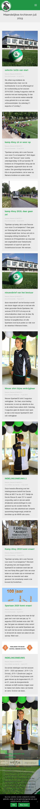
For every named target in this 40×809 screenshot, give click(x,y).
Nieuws (7, 74)
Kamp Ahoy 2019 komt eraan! (20, 549)
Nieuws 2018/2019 (15, 74)
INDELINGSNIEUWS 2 (16, 478)
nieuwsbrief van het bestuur (19, 292)
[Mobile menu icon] (35, 5)
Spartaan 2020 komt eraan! (18, 605)
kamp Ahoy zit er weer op (18, 142)
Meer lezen (24, 805)
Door (10, 76)
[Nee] (37, 802)
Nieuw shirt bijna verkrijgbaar (20, 388)
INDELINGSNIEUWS (15, 658)
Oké (13, 805)
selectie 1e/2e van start (16, 70)
